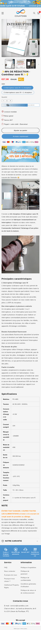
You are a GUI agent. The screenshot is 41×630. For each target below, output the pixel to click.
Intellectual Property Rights (11, 586)
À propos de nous (10, 575)
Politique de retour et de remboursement (28, 591)
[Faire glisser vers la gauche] (2, 64)
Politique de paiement (25, 572)
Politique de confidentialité (26, 579)
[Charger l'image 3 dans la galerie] (31, 64)
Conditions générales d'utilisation (28, 585)
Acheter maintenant (20, 136)
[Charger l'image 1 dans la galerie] (10, 64)
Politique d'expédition (28, 567)
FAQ (5, 567)
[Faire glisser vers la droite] (38, 64)
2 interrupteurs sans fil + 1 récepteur (18, 92)
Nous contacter (9, 571)
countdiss (25, 628)
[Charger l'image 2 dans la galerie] (20, 64)
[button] (20, 541)
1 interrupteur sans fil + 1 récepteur (17, 88)
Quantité (4, 97)
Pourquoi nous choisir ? (9, 580)
